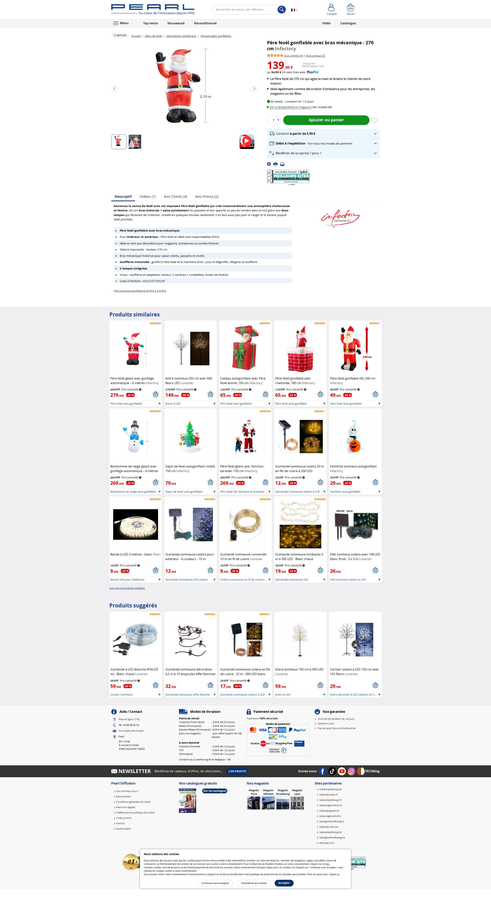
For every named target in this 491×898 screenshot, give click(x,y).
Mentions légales (125, 807)
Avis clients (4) (175, 196)
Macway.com (326, 843)
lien (327, 863)
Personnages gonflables (215, 36)
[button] (290, 107)
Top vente (150, 23)
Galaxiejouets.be (328, 826)
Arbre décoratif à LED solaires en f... (353, 694)
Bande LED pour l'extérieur (127, 579)
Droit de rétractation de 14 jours (336, 719)
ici (338, 874)
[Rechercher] (282, 9)
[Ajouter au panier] (155, 394)
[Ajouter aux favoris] (374, 120)
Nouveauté (176, 23)
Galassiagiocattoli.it (330, 816)
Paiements (262, 718)
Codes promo (124, 818)
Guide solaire (123, 828)
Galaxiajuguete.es (329, 810)
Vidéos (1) (148, 196)
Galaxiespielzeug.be (330, 832)
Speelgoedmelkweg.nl (331, 821)
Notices (120, 823)
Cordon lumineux (121, 694)
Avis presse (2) (206, 196)
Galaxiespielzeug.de (330, 789)
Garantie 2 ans (326, 723)
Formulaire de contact (131, 730)
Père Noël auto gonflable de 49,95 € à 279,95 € (140, 290)
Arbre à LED (172, 403)
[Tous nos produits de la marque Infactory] (340, 217)
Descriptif (123, 196)
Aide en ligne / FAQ (129, 719)
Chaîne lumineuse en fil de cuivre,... (243, 579)
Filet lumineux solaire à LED (348, 579)
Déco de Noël (153, 36)
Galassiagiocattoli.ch (330, 805)
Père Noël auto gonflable (126, 403)
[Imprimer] (276, 163)
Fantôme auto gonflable (345, 491)
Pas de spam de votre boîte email (337, 728)
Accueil (136, 36)
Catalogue (348, 23)
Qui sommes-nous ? (127, 791)
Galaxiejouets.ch (328, 794)
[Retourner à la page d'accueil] (153, 10)
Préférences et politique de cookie (135, 812)
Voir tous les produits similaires (127, 588)
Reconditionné (205, 23)
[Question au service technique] (283, 163)
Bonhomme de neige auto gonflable (133, 491)
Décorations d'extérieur (181, 36)
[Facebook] (270, 163)
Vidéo (326, 23)
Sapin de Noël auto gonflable (184, 491)
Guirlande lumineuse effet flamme (187, 694)
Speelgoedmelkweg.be (332, 837)
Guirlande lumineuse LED (291, 579)
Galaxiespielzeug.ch (330, 800)
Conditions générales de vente (133, 802)
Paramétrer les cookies (254, 883)
